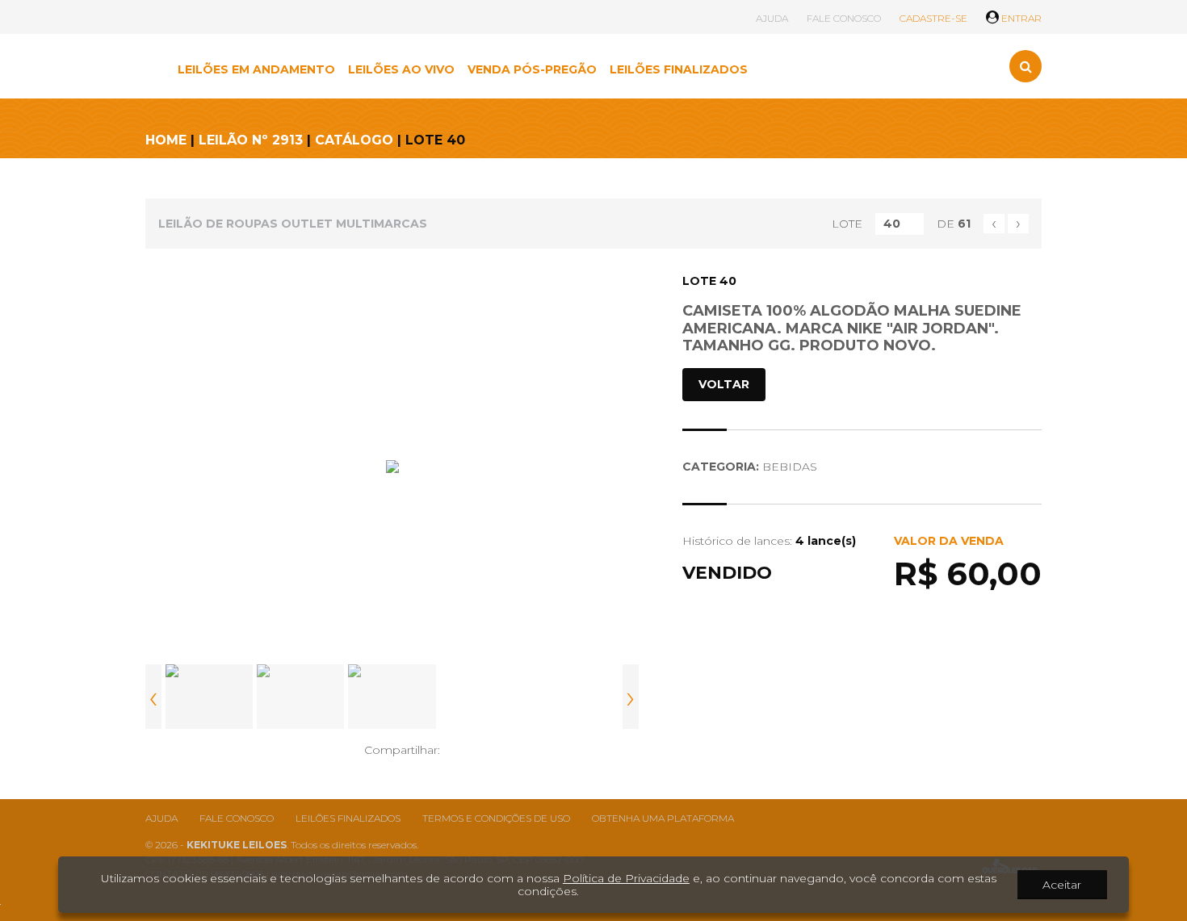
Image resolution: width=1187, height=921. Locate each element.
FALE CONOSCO (844, 18)
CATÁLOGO (354, 140)
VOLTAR (723, 384)
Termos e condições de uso (496, 818)
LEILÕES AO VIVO (401, 69)
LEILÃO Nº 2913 (251, 140)
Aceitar (1061, 884)
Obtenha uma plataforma (663, 818)
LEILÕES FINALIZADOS (679, 69)
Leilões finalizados (348, 818)
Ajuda (161, 818)
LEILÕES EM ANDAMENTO (256, 69)
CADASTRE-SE (933, 18)
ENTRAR (1020, 18)
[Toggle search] (1025, 66)
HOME (166, 140)
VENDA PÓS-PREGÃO (532, 69)
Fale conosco (236, 818)
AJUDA (772, 18)
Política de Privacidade (626, 878)
